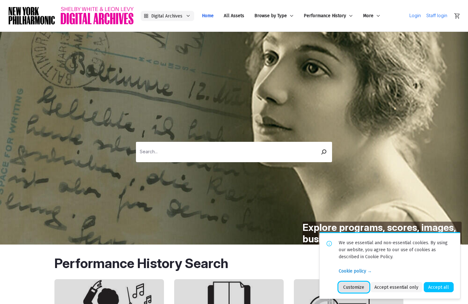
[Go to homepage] (71, 15)
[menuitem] (208, 15)
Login (415, 15)
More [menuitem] (368, 15)
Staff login (436, 15)
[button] (324, 152)
